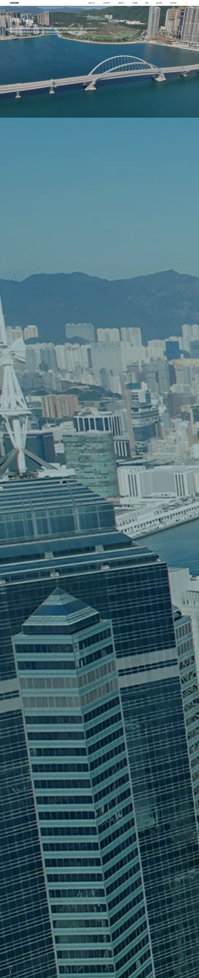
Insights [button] (120, 3)
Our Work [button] (106, 3)
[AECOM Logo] (14, 2)
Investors (159, 3)
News (146, 3)
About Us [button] (91, 3)
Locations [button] (173, 3)
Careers (135, 3)
